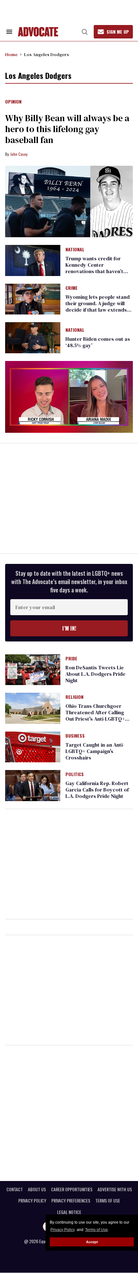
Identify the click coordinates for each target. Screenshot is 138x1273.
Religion (74, 697)
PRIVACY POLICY (32, 1200)
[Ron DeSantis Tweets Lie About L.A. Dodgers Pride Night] (32, 669)
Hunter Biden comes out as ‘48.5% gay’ (97, 342)
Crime (71, 288)
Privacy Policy (62, 1229)
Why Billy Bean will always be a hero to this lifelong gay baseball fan (67, 129)
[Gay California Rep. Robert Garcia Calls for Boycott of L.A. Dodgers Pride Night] (32, 785)
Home (11, 54)
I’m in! (69, 628)
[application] (69, 397)
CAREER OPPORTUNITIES (71, 1189)
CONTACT (14, 1189)
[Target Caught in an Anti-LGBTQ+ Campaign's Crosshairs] (32, 746)
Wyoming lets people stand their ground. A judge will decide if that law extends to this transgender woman (97, 306)
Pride (71, 659)
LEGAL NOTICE (69, 1212)
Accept (92, 1242)
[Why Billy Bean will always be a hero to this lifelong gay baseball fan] (69, 202)
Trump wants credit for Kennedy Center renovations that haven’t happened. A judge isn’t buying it (94, 271)
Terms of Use (96, 1229)
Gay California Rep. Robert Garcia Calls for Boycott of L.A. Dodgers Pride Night (97, 790)
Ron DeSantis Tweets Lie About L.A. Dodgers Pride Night (95, 674)
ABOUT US (37, 1189)
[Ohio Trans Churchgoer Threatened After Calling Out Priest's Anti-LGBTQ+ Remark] (32, 708)
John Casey (19, 154)
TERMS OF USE (107, 1200)
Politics (74, 774)
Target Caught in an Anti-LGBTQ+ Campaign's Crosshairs (94, 751)
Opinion (13, 102)
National (74, 250)
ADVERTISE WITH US (115, 1189)
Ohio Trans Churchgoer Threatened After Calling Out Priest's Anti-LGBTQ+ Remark (95, 715)
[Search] (85, 32)
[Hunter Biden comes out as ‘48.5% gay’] (32, 337)
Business (75, 736)
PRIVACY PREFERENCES (70, 1200)
